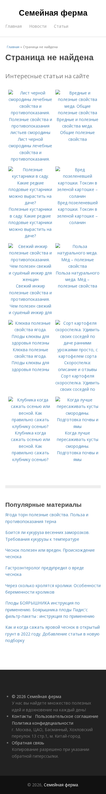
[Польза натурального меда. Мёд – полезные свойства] (77, 266)
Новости (38, 26)
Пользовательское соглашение (66, 716)
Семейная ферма (53, 12)
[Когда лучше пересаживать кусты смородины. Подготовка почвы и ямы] (77, 426)
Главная (13, 26)
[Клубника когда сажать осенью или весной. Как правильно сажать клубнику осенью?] (30, 426)
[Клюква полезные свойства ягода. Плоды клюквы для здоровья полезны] (30, 343)
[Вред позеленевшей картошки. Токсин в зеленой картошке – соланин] (77, 196)
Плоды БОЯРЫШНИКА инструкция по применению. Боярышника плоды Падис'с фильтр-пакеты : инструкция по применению (50, 609)
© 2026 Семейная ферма (36, 696)
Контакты (22, 716)
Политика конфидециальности (42, 723)
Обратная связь (28, 743)
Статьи (61, 26)
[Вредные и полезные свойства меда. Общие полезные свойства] (77, 112)
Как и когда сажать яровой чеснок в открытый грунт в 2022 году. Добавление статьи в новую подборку (52, 633)
